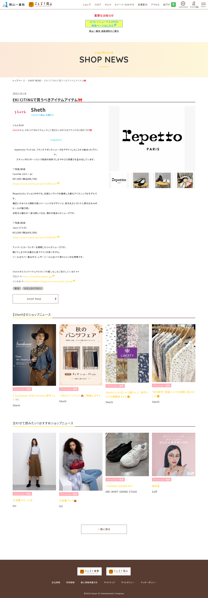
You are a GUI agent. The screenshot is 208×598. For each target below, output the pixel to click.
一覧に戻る (104, 529)
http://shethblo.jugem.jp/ (37, 276)
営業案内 (143, 4)
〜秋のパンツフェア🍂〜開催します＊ (80, 395)
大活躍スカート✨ (23, 500)
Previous (14, 365)
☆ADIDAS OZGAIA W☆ (119, 486)
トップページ (19, 80)
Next (193, 365)
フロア (97, 4)
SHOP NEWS (35, 80)
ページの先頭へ (204, 585)
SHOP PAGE (34, 299)
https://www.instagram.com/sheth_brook (48, 281)
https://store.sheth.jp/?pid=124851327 (35, 183)
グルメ (108, 4)
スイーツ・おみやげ (124, 4)
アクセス (155, 4)
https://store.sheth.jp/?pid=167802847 (35, 237)
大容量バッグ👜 (68, 500)
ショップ (87, 4)
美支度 (156, 486)
